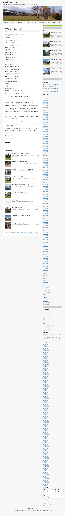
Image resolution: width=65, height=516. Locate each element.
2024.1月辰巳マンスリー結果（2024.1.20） (22, 184)
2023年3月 (45, 148)
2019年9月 (45, 203)
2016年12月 (45, 244)
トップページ (5, 22)
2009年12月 (45, 273)
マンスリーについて (19, 22)
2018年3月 (45, 225)
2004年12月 (45, 282)
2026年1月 (45, 107)
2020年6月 (45, 189)
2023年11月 (45, 139)
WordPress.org (46, 304)
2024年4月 (45, 132)
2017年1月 (45, 242)
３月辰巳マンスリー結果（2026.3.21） (51, 91)
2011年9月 (45, 270)
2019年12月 (45, 198)
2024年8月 (45, 129)
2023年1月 (45, 151)
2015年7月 (45, 261)
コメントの (46, 302)
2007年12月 (45, 276)
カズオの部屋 (12, 22)
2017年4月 (45, 239)
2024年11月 (45, 126)
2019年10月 (45, 201)
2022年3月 (45, 168)
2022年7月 (45, 162)
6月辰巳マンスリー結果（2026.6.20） (51, 86)
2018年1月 (45, 228)
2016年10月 (45, 247)
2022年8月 (45, 160)
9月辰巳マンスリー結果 (17, 177)
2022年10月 (45, 156)
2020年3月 (45, 194)
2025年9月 (45, 112)
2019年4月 (45, 211)
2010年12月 (45, 271)
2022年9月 (45, 158)
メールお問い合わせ (56, 22)
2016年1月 (45, 252)
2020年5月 (45, 191)
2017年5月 (45, 237)
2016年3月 (45, 251)
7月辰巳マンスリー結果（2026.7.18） (20, 153)
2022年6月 (45, 163)
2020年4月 (45, 192)
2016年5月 (45, 249)
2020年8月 (45, 186)
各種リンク (50, 22)
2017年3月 (45, 240)
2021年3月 (45, 174)
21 (58, 494)
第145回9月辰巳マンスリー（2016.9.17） (21, 200)
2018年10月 (45, 218)
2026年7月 (45, 100)
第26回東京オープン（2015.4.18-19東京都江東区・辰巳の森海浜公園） (24, 233)
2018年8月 (45, 220)
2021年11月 (45, 170)
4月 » (58, 497)
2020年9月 (45, 184)
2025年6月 (45, 115)
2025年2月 (45, 120)
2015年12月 (45, 254)
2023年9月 (45, 141)
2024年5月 (45, 131)
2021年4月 (45, 172)
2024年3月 (45, 134)
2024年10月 (45, 127)
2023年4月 (45, 146)
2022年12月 (45, 153)
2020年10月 (45, 182)
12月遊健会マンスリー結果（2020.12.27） (21, 215)
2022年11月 (45, 155)
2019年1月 (45, 215)
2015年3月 (45, 266)
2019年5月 (45, 210)
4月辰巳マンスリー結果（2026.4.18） (51, 89)
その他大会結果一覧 (42, 22)
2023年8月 (45, 143)
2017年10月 (45, 234)
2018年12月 (45, 216)
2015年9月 (45, 259)
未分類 (44, 294)
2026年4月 (45, 103)
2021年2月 (45, 175)
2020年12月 (45, 179)
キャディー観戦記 (47, 290)
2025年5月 (45, 117)
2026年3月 (45, 105)
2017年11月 (45, 232)
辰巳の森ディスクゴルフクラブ (13, 2)
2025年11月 (45, 108)
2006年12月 (45, 278)
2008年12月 (45, 275)
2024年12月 (45, 124)
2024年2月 (45, 136)
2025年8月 (45, 114)
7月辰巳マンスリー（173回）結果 (20, 192)
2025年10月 (45, 110)
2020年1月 (45, 196)
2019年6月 (45, 208)
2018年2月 (45, 227)
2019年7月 (45, 206)
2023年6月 (45, 144)
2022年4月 (45, 167)
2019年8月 (45, 204)
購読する (47, 25)
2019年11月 (45, 199)
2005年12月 (45, 280)
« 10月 (47, 497)
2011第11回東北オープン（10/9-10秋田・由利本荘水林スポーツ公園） (23, 232)
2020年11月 (45, 180)
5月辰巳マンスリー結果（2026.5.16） (51, 88)
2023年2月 (45, 150)
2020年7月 (45, 187)
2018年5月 (45, 223)
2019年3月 (45, 213)
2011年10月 (45, 268)
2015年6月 (45, 263)
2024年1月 (45, 138)
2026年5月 (45, 102)
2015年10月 (45, 258)
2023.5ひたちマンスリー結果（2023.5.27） (22, 223)
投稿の (45, 301)
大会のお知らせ (34, 22)
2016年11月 (45, 246)
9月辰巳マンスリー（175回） (19, 207)
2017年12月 (45, 230)
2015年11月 (45, 256)
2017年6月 (45, 235)
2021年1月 (45, 177)
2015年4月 (45, 264)
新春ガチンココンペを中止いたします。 (21, 161)
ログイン (45, 299)
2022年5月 (45, 165)
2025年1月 (45, 122)
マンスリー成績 (27, 22)
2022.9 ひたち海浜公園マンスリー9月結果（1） (23, 169)
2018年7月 (45, 222)
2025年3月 (45, 119)
